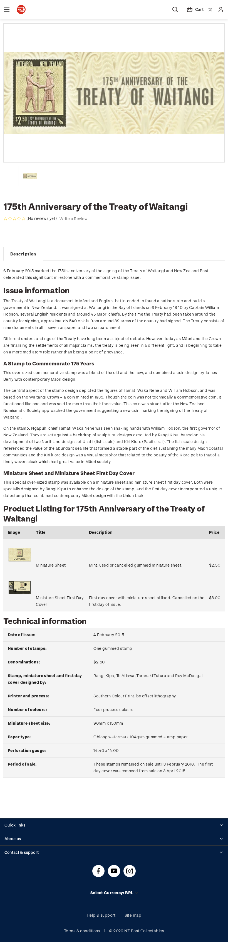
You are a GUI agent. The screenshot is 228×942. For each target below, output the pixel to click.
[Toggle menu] (6, 9)
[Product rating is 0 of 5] (14, 219)
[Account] (221, 9)
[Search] (175, 9)
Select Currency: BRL (112, 892)
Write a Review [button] (73, 218)
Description (23, 253)
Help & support (101, 915)
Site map (133, 915)
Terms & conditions (82, 930)
